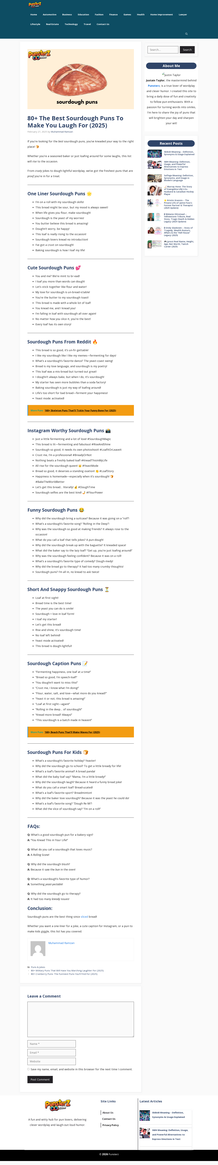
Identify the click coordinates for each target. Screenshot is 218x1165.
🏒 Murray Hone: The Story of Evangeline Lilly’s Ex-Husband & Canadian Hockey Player (179, 190)
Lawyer (183, 14)
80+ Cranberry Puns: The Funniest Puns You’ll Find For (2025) (64, 973)
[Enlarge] (176, 75)
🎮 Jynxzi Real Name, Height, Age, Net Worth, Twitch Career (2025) (179, 244)
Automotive (49, 14)
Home (33, 14)
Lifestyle (35, 24)
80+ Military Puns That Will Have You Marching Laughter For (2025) (67, 970)
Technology (71, 24)
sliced (84, 916)
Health (140, 14)
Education (83, 14)
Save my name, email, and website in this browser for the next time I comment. (81, 1069)
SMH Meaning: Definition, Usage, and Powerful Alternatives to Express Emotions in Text (177, 165)
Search (187, 49)
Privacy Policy (110, 1125)
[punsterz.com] (34, 5)
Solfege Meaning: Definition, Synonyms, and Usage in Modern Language (179, 178)
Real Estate (52, 24)
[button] (186, 34)
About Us (107, 1112)
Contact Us (103, 24)
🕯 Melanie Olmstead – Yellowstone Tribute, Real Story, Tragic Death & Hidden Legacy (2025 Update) (179, 218)
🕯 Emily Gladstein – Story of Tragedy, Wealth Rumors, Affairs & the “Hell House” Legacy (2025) (178, 231)
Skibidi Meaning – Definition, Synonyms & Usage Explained (179, 153)
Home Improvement (161, 14)
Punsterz (154, 85)
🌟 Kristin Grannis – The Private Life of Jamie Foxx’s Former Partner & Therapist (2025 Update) (178, 204)
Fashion (99, 14)
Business (67, 14)
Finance (113, 14)
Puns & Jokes (38, 967)
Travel (87, 24)
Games (127, 14)
